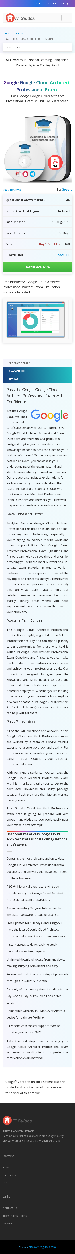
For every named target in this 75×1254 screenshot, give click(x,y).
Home (8, 33)
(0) (65, 3)
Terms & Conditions (15, 1216)
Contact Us (10, 1208)
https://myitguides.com (42, 1247)
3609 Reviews (12, 190)
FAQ (5, 1183)
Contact (51, 3)
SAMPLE (64, 255)
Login (38, 3)
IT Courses (9, 1175)
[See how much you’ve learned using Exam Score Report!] (28, 319)
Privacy (7, 1223)
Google (19, 33)
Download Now (37, 266)
